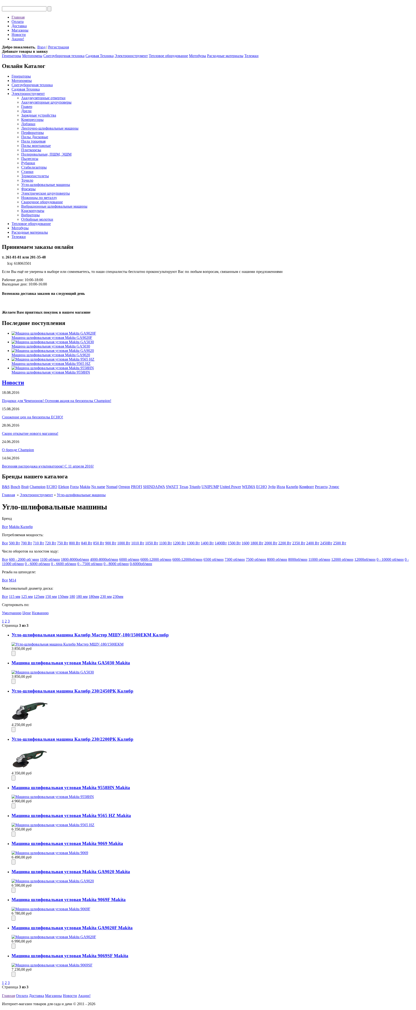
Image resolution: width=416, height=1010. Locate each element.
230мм (118, 596)
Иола (281, 487)
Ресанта (321, 487)
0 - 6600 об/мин (63, 564)
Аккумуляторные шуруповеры (46, 102)
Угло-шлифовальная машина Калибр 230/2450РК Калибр (72, 690)
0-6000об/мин (141, 564)
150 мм (51, 596)
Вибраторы (30, 215)
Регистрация (58, 47)
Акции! (18, 39)
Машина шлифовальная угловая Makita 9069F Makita (69, 899)
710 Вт (38, 543)
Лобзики (28, 124)
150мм (63, 596)
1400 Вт (207, 543)
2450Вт (326, 543)
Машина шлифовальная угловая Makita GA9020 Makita (71, 871)
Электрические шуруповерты (45, 193)
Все (5, 527)
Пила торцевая (33, 141)
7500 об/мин (256, 559)
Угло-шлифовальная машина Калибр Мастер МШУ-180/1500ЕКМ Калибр (90, 634)
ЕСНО (261, 487)
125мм (39, 596)
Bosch (15, 487)
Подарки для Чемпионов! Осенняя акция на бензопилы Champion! (56, 401)
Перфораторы (32, 133)
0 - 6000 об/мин (37, 564)
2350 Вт (298, 543)
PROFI (136, 487)
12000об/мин (365, 559)
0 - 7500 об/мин (90, 564)
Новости (19, 35)
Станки (27, 172)
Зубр (272, 487)
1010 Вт (137, 543)
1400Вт (221, 543)
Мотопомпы (32, 56)
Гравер (26, 107)
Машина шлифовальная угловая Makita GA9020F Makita (72, 927)
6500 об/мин (213, 559)
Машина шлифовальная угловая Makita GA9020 (51, 355)
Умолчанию (11, 613)
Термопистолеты (35, 176)
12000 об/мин (342, 559)
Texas (183, 487)
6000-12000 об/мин (155, 559)
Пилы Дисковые (34, 137)
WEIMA (248, 487)
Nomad (111, 487)
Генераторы (11, 56)
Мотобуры (197, 56)
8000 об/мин (277, 559)
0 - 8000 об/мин (116, 564)
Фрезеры (28, 189)
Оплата (18, 22)
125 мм (27, 596)
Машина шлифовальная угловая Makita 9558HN (51, 372)
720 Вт (50, 543)
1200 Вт (179, 543)
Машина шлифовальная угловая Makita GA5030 (51, 346)
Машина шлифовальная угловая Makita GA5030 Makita (71, 662)
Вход (41, 47)
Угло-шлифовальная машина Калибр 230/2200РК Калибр (72, 739)
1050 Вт (151, 543)
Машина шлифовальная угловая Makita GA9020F (52, 338)
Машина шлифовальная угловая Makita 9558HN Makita (71, 787)
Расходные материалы (225, 56)
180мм (94, 596)
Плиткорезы (31, 150)
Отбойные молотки (37, 219)
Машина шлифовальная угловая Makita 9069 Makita (67, 843)
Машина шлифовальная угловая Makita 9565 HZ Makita (71, 815)
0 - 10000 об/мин (390, 559)
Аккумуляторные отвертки (43, 98)
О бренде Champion (18, 450)
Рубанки (28, 163)
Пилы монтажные (36, 146)
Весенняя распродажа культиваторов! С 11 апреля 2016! (48, 466)
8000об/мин (297, 559)
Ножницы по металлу (39, 198)
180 (72, 596)
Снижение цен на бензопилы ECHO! (32, 417)
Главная (18, 17)
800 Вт (74, 543)
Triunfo (195, 487)
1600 (245, 543)
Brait (25, 487)
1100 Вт (165, 543)
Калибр (292, 487)
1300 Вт (193, 543)
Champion (38, 487)
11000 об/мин (319, 559)
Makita (85, 487)
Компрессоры (32, 120)
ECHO (51, 487)
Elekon (63, 487)
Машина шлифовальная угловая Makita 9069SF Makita (70, 955)
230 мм (106, 596)
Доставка (19, 26)
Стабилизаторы (34, 167)
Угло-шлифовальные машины (45, 185)
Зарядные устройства (38, 115)
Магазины (20, 30)
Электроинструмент (131, 56)
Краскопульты (32, 211)
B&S (6, 487)
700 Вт (26, 543)
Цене (26, 613)
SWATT (172, 487)
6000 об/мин (129, 559)
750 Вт (62, 543)
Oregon (124, 487)
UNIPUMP (210, 487)
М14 (12, 580)
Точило (27, 180)
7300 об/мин (235, 559)
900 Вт (110, 543)
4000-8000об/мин (104, 559)
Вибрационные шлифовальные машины (54, 206)
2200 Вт (284, 543)
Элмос (334, 487)
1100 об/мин (50, 559)
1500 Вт (234, 543)
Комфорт (306, 487)
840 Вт (86, 543)
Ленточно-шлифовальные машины (49, 128)
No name (98, 487)
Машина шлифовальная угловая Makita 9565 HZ (51, 364)
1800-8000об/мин (75, 559)
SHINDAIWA (154, 487)
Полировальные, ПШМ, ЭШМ (46, 154)
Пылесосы (29, 159)
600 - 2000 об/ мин (24, 559)
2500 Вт (339, 543)
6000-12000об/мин (187, 559)
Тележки (251, 56)
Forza (74, 487)
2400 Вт (312, 543)
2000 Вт (270, 543)
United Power (230, 487)
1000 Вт (123, 543)
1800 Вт (256, 543)
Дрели (26, 111)
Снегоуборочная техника (63, 56)
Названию (40, 613)
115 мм (14, 596)
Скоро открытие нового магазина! (30, 433)
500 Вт (14, 543)
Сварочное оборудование (42, 202)
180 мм (82, 596)
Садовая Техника (99, 56)
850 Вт (98, 543)
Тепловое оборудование (168, 56)
